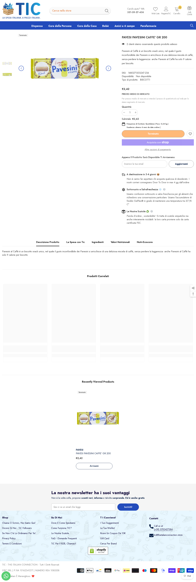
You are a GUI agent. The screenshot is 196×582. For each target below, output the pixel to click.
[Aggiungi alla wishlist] (190, 133)
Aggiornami (181, 164)
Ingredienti (98, 242)
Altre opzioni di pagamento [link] (158, 149)
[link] (25, 350)
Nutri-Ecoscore (145, 242)
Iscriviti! (128, 507)
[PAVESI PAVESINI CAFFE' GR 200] (98, 418)
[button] (21, 68)
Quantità (126, 107)
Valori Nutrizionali (120, 242)
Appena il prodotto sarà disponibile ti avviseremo (148, 157)
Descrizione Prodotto (47, 242)
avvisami (94, 466)
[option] (65, 68)
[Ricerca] (80, 10)
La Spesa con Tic (75, 242)
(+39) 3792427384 (163, 529)
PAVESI (79, 450)
